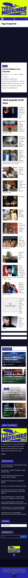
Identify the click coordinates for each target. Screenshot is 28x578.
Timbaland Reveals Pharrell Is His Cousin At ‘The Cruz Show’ (22, 112)
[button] (25, 19)
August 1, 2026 (9, 395)
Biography (22, 196)
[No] (26, 572)
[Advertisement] (14, 42)
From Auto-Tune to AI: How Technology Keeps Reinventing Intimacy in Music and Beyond (13, 491)
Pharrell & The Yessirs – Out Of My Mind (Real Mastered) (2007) (22, 141)
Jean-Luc (19, 362)
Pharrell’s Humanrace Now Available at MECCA (13, 410)
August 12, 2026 (10, 378)
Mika (17, 74)
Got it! (14, 575)
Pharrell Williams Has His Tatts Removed (21, 171)
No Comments (10, 364)
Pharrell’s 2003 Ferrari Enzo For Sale (21, 256)
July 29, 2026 (9, 412)
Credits (3, 454)
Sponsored (8, 355)
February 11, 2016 (9, 74)
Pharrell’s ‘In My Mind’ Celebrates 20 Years (13, 486)
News (5, 66)
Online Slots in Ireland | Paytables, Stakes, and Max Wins (14, 376)
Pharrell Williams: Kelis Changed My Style (21, 213)
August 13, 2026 (10, 362)
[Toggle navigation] (14, 19)
